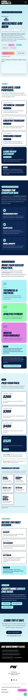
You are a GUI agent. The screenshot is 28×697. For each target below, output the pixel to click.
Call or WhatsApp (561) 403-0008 (14, 635)
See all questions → (18, 657)
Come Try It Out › (8, 53)
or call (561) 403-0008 (5, 56)
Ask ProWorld (23, 690)
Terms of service (4, 692)
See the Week (21, 53)
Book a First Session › (14, 632)
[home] (11, 2)
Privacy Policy (4, 689)
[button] (25, 2)
